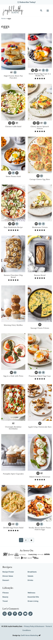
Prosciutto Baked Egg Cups (40, 376)
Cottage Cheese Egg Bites (40, 179)
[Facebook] (10, 614)
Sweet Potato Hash (13, 176)
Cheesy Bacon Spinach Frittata (40, 127)
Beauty (5, 597)
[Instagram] (4, 614)
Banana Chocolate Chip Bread (13, 276)
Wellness (31, 593)
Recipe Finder (8, 572)
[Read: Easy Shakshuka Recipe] (13, 202)
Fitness (5, 593)
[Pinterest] (15, 614)
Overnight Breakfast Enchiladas (13, 428)
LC (45, 123)
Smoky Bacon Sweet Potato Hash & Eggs (40, 529)
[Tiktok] (30, 614)
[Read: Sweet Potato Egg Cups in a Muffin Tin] (40, 50)
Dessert (5, 580)
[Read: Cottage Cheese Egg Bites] (40, 155)
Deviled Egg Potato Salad (13, 528)
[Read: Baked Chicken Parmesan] (40, 452)
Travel (5, 601)
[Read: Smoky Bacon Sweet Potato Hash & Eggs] (40, 503)
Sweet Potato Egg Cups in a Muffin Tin (40, 75)
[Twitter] (20, 614)
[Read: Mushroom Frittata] (40, 202)
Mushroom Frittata (40, 227)
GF (36, 70)
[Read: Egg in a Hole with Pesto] (13, 351)
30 (33, 70)
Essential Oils (33, 597)
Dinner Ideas (7, 576)
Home (3, 18)
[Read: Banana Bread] (40, 253)
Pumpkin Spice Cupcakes (13, 474)
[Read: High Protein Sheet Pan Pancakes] (13, 51)
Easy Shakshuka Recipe (13, 227)
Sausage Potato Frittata (40, 328)
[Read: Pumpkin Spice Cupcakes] (13, 452)
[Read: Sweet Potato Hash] (13, 153)
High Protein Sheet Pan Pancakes (13, 77)
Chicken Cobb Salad (13, 126)
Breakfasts (32, 572)
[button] (41, 11)
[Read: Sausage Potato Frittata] (40, 303)
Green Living (33, 601)
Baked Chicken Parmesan (39, 477)
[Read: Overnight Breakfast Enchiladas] (13, 402)
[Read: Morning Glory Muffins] (13, 303)
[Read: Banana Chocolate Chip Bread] (13, 253)
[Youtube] (25, 614)
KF (11, 72)
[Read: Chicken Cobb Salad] (13, 102)
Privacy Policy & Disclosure (34, 626)
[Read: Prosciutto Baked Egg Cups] (40, 351)
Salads (30, 576)
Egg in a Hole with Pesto (13, 376)
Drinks (30, 580)
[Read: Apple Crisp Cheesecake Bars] (40, 402)
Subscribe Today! (27, 2)
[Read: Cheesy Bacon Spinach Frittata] (40, 102)
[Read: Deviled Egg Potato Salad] (13, 503)
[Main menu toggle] (48, 10)
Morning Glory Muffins (13, 325)
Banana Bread (39, 275)
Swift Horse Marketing (29, 635)
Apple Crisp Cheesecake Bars (40, 427)
